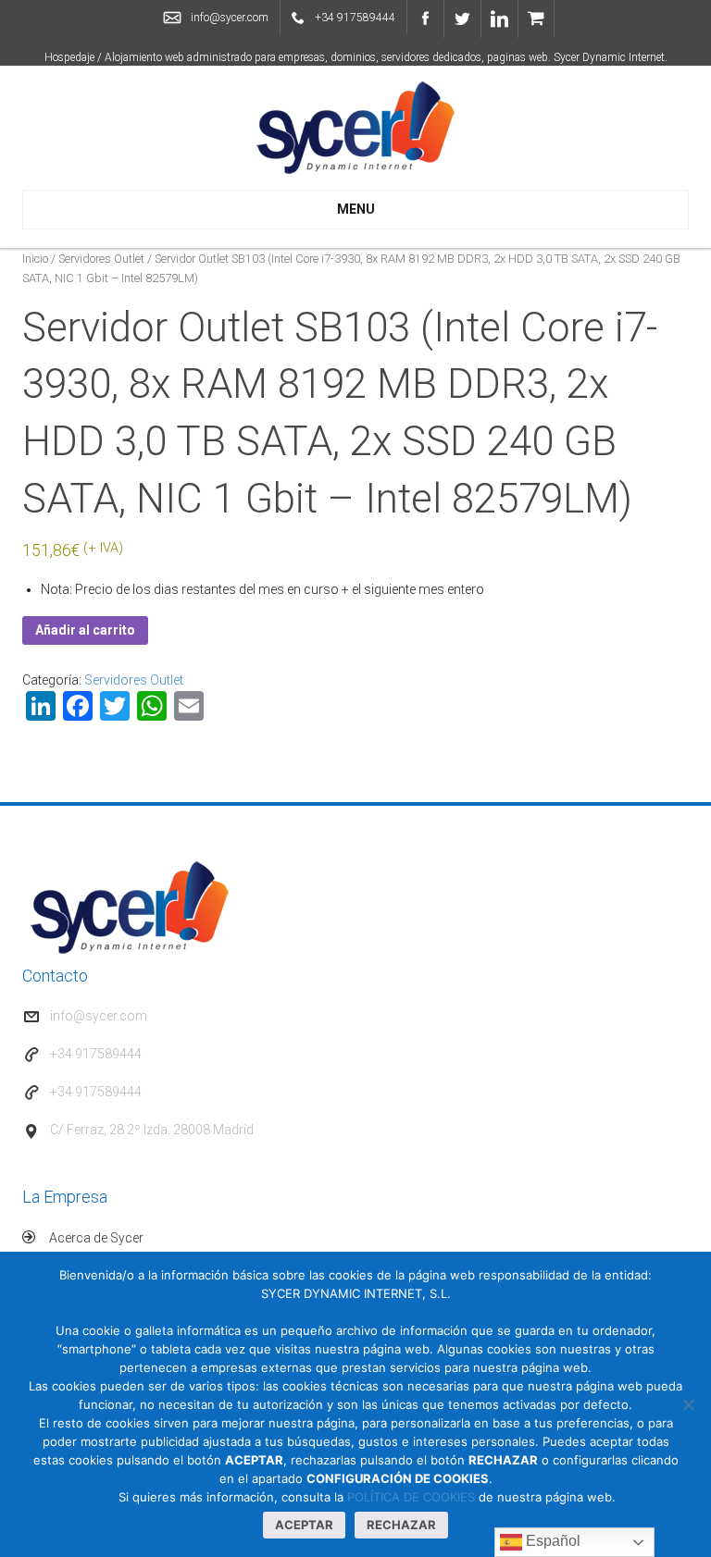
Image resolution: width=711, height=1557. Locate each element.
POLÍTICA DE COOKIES (411, 1496)
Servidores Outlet (101, 259)
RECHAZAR (401, 1524)
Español (551, 1541)
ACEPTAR (304, 1524)
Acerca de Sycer (96, 1237)
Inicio (35, 259)
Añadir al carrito (85, 630)
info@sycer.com (229, 17)
